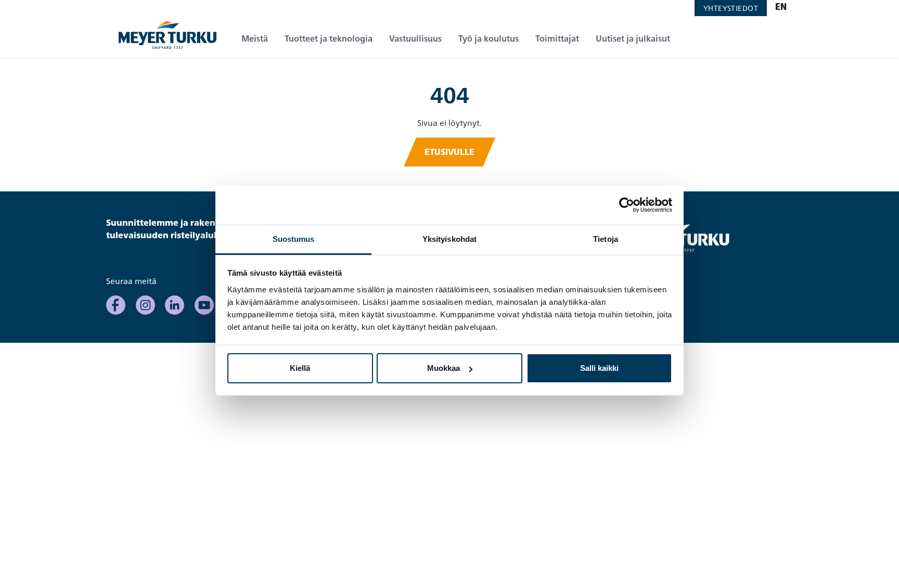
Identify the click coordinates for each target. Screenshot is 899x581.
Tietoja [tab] (605, 239)
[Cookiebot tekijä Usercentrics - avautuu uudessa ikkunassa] (626, 205)
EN (781, 7)
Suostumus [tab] (294, 239)
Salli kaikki (599, 368)
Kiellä (300, 368)
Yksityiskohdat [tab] (449, 239)
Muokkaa (443, 368)
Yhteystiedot (730, 8)
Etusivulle (449, 152)
